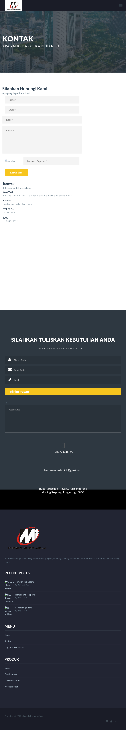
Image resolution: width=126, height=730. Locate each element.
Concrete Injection (13, 680)
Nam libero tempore (25, 594)
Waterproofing (11, 686)
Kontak (8, 641)
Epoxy (7, 668)
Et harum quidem (23, 607)
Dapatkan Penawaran (14, 647)
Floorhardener (11, 674)
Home (7, 635)
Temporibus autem (24, 582)
